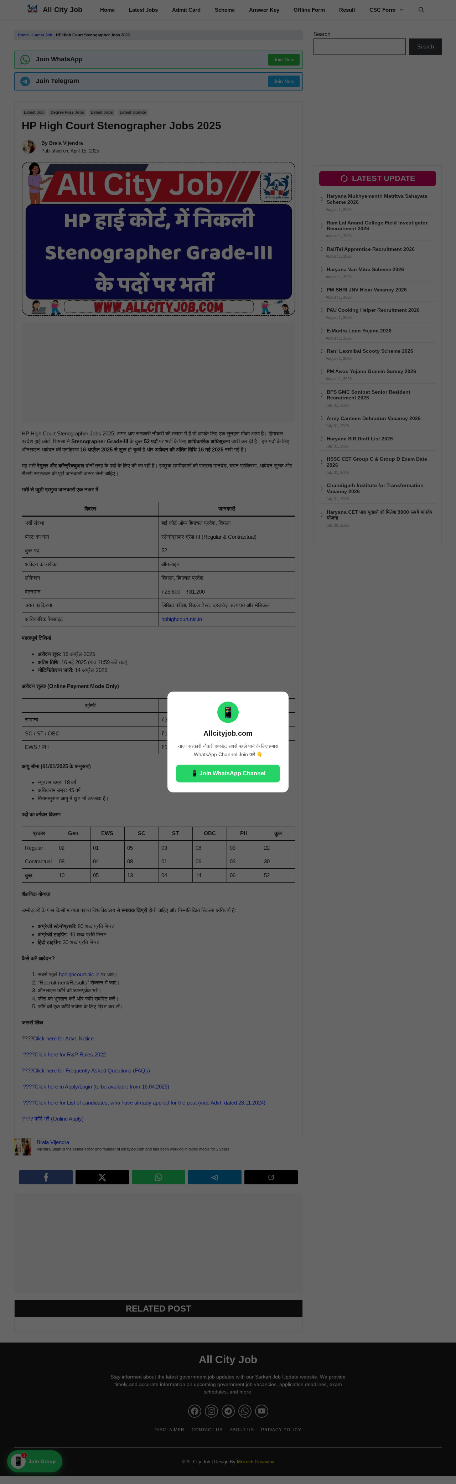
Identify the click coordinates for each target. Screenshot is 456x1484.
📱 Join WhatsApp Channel (228, 773)
